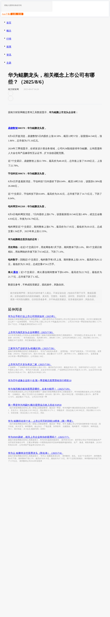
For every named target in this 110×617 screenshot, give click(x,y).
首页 (8, 22)
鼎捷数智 (13, 128)
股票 (8, 46)
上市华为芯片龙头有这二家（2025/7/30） (30, 364)
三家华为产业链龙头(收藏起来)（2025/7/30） (32, 348)
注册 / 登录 (17, 14)
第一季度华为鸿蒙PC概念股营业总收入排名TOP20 (34, 405)
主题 (8, 62)
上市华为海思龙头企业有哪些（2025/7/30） (31, 332)
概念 (8, 30)
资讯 (8, 54)
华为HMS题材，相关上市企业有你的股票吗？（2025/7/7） (39, 437)
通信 (15, 272)
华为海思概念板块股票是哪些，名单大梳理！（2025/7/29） (39, 389)
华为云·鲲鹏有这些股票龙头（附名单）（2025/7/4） (35, 453)
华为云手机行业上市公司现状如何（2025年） (32, 316)
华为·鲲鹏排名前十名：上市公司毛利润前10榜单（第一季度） (41, 421)
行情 (8, 38)
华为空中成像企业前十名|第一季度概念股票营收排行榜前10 (39, 380)
